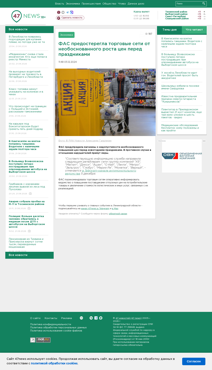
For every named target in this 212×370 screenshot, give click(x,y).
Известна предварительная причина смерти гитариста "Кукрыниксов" (179, 99)
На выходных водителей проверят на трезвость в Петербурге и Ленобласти (26, 76)
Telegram (96, 318)
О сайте (35, 318)
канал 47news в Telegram (95, 209)
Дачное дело (136, 4)
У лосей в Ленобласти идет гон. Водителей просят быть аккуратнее (179, 75)
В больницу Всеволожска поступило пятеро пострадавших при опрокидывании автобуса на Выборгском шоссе (179, 59)
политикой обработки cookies (54, 363)
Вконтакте (91, 318)
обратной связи (118, 214)
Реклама (66, 318)
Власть (59, 4)
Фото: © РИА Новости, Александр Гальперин (84, 141)
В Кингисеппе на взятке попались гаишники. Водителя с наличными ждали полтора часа (181, 43)
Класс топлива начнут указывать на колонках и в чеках (26, 94)
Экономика (73, 4)
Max (100, 318)
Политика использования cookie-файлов (56, 331)
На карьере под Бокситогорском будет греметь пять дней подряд (26, 128)
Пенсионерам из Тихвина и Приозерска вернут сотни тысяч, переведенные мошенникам (26, 245)
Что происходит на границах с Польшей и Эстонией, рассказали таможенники (28, 111)
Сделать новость (71, 18)
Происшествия (91, 4)
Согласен (194, 361)
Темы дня (169, 30)
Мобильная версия (58, 12)
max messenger (71, 12)
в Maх (115, 209)
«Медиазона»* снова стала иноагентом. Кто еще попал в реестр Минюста (28, 59)
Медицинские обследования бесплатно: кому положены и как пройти (180, 128)
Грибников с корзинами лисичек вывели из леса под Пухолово (27, 189)
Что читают (194, 30)
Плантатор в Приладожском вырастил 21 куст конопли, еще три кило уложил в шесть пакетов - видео (181, 113)
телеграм (67, 12)
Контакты (51, 318)
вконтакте (63, 12)
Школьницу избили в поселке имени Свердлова (180, 87)
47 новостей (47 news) (129, 318)
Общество (109, 4)
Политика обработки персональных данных (58, 327)
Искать (204, 3)
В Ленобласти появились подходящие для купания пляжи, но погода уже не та (27, 41)
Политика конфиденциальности (50, 324)
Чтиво (122, 4)
